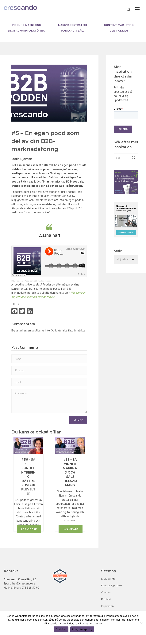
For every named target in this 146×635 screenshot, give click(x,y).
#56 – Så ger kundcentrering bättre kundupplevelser (28, 476)
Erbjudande (108, 578)
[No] (141, 623)
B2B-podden (119, 30)
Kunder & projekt (111, 585)
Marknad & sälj (72, 30)
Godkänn (61, 629)
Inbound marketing (26, 24)
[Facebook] (14, 311)
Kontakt (106, 599)
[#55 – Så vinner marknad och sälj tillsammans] (70, 445)
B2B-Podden (17, 281)
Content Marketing (119, 24)
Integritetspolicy (82, 629)
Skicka (78, 419)
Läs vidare (29, 529)
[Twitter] (22, 311)
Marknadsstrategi (72, 24)
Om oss (105, 592)
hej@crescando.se (23, 583)
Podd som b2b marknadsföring (38, 281)
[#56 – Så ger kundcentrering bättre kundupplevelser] (28, 445)
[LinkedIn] (30, 311)
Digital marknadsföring (26, 30)
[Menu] (137, 9)
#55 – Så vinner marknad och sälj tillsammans (70, 472)
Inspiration (107, 605)
